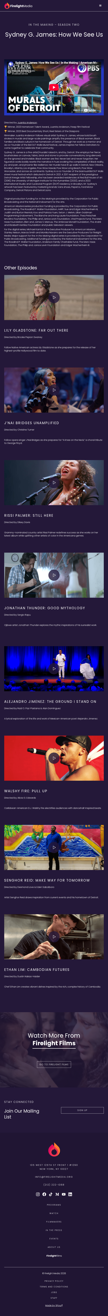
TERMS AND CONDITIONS (54, 1286)
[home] (18, 5)
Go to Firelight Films (54, 1064)
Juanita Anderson (27, 122)
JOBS (54, 1292)
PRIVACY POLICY (54, 1281)
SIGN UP (82, 1110)
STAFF (54, 1298)
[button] (100, 5)
